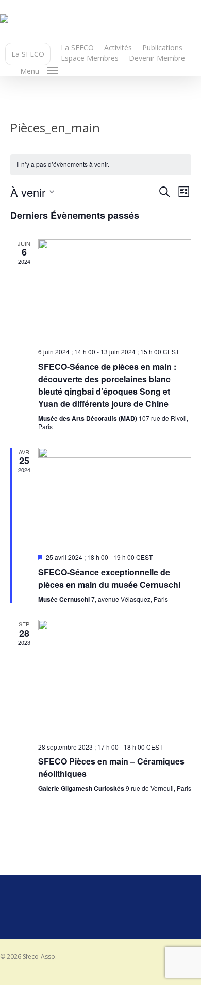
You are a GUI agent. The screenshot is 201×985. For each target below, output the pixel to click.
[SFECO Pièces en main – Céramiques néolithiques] (114, 677)
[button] (39, 70)
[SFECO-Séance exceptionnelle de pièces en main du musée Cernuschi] (114, 496)
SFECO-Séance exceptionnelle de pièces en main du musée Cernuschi (109, 578)
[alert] (100, 164)
